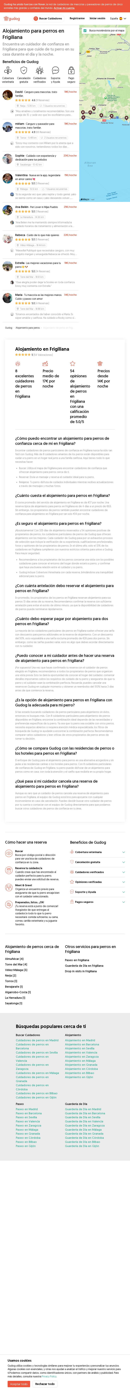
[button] (97, 852)
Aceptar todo (19, 1384)
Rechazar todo (45, 1384)
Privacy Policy (49, 1376)
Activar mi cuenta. (64, 8)
